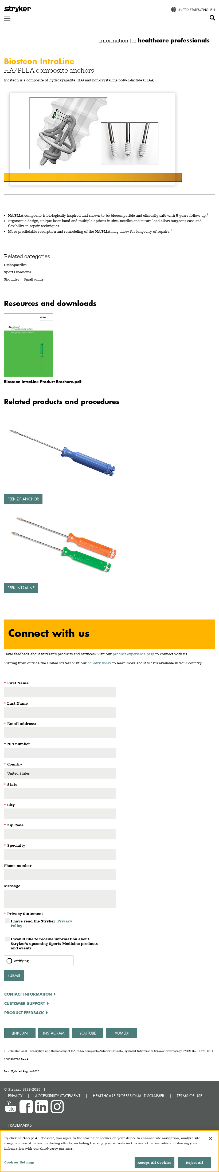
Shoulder (11, 279)
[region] (109, 1151)
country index (99, 663)
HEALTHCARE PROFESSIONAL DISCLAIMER (128, 1095)
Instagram (54, 1033)
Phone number (18, 865)
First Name (16, 683)
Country (13, 764)
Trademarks (20, 1125)
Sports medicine (17, 272)
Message (12, 886)
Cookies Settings (19, 1162)
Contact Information (28, 994)
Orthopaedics (15, 265)
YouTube (87, 1033)
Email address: (20, 723)
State (10, 784)
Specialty (14, 845)
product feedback (24, 1012)
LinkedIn (20, 1033)
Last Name (16, 703)
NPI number (17, 744)
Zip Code (14, 825)
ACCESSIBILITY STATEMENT (57, 1095)
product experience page (133, 654)
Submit (14, 975)
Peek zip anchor (23, 499)
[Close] (210, 1139)
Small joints (34, 279)
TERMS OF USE (189, 1095)
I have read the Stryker (41, 923)
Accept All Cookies (154, 1163)
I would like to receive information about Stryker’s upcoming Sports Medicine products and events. (54, 943)
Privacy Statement (23, 913)
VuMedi (121, 1033)
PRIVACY (15, 1095)
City (9, 805)
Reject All (194, 1163)
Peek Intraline (20, 587)
